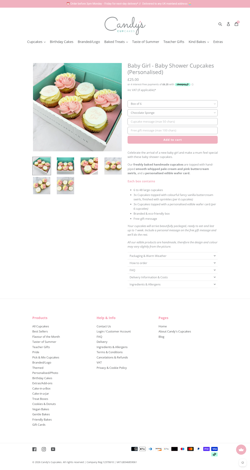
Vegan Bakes (40, 409)
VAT (99, 362)
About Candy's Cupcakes (175, 331)
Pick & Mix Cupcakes (45, 357)
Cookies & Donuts (44, 404)
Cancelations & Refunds (112, 357)
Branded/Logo (41, 362)
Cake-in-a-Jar (40, 393)
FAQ (99, 337)
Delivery (102, 342)
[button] (173, 255)
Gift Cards (38, 425)
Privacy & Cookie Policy (112, 368)
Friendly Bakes (42, 419)
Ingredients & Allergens (112, 347)
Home (163, 326)
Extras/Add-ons (42, 383)
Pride (35, 352)
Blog (161, 337)
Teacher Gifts (41, 347)
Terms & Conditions (110, 352)
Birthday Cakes (42, 378)
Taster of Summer (44, 342)
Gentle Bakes (41, 414)
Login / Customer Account (114, 331)
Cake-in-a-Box (41, 388)
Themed (37, 368)
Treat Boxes (40, 399)
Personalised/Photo (45, 373)
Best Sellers (40, 331)
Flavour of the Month (46, 337)
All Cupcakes (40, 326)
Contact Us (104, 326)
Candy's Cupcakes (51, 462)
